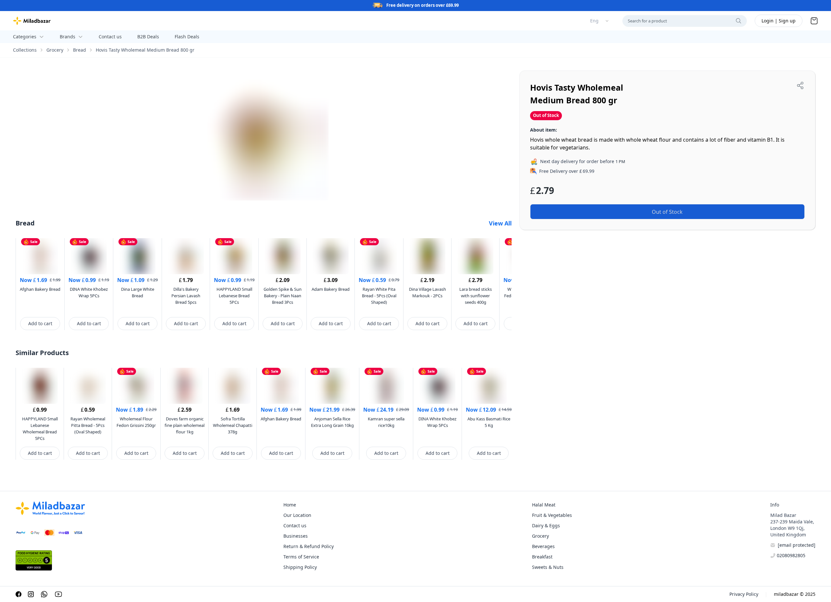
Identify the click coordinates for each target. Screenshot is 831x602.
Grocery (54, 50)
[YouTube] (58, 594)
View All (500, 223)
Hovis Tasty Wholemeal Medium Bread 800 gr (145, 50)
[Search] (738, 21)
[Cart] (814, 21)
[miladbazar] (32, 21)
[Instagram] (31, 594)
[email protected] (796, 545)
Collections (25, 50)
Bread (79, 50)
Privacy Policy (743, 594)
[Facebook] (18, 594)
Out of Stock (667, 211)
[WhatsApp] (44, 594)
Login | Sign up (779, 21)
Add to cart (40, 323)
